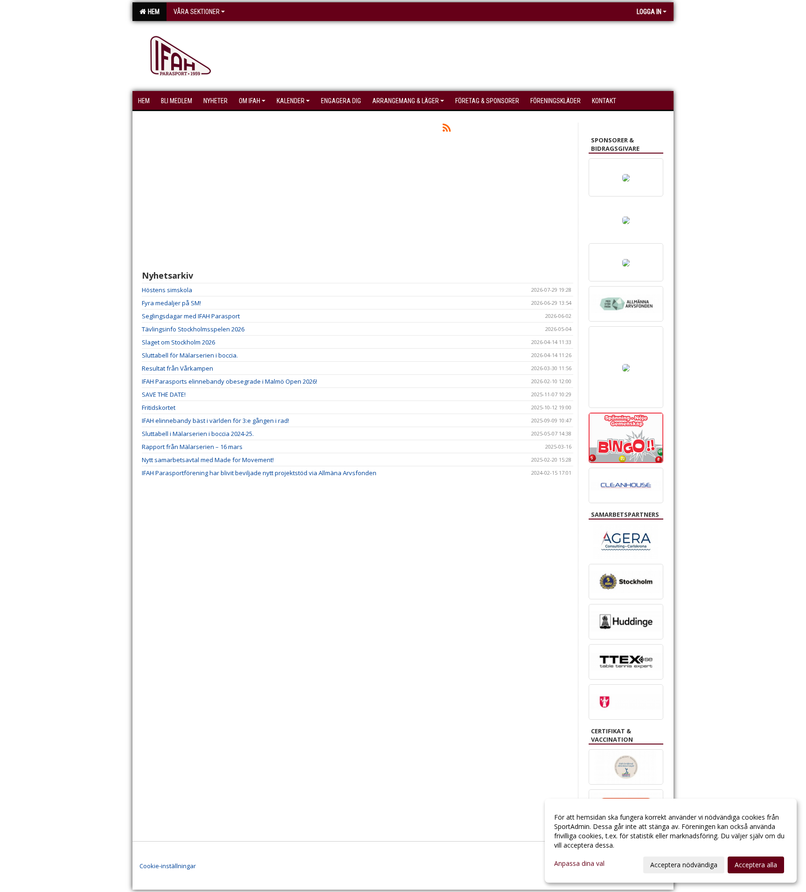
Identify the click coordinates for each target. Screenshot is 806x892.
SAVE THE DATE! (164, 394)
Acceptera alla (756, 864)
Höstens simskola (167, 290)
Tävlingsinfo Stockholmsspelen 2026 (193, 329)
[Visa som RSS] (447, 129)
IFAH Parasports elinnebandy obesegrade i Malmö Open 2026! (229, 381)
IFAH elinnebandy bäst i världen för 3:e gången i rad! (215, 420)
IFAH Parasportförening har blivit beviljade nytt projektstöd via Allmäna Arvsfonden (259, 473)
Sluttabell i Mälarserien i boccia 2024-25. (198, 433)
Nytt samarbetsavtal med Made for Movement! (208, 460)
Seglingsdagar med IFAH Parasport (191, 316)
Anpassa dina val (579, 863)
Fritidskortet (158, 407)
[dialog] (671, 841)
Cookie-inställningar (167, 866)
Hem (152, 11)
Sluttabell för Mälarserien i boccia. (190, 355)
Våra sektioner (197, 11)
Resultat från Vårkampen (177, 368)
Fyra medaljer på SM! (171, 303)
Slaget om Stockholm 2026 (178, 342)
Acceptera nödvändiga (683, 864)
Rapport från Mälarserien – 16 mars (192, 446)
